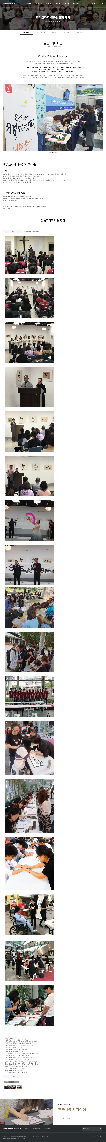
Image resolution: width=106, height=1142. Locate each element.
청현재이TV (76, 4)
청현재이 (29, 4)
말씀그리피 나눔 (27, 32)
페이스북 (97, 1136)
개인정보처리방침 (36, 1129)
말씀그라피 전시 (41, 32)
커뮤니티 (57, 4)
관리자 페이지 (47, 1129)
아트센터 (66, 4)
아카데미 (48, 4)
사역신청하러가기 (66, 1118)
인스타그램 (100, 1136)
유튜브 (94, 1136)
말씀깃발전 (67, 32)
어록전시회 (55, 32)
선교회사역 (39, 4)
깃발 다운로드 (80, 32)
